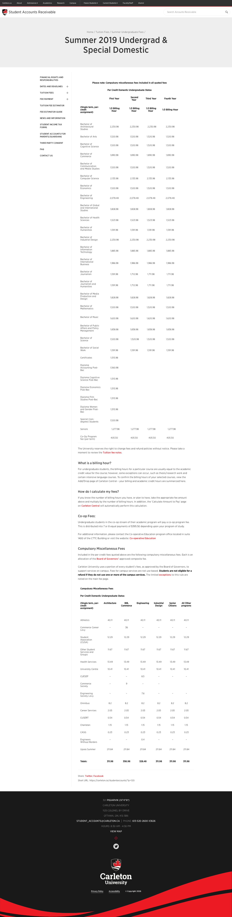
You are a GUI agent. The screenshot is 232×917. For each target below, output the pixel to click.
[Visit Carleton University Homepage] (116, 872)
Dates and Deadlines (51, 86)
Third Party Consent (51, 143)
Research (60, 3)
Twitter (88, 776)
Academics (47, 3)
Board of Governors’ (108, 558)
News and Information (52, 118)
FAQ (42, 149)
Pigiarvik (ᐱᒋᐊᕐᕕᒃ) (118, 800)
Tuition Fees (102, 32)
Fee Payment (46, 99)
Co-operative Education (143, 538)
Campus (73, 3)
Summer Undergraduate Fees (128, 32)
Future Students (90, 3)
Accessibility (114, 891)
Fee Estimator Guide (51, 112)
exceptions (165, 574)
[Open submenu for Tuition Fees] (67, 93)
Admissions (31, 3)
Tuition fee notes (112, 452)
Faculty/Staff (128, 3)
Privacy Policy (97, 891)
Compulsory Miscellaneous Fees (101, 548)
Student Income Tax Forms (51, 126)
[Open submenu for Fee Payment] (67, 99)
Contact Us (46, 155)
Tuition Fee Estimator (52, 105)
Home (90, 32)
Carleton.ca (7, 3)
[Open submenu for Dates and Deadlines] (67, 86)
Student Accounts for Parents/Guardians (53, 135)
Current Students (109, 3)
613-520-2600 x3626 (143, 821)
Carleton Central (90, 505)
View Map (116, 831)
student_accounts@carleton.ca (98, 821)
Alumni (141, 3)
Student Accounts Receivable (32, 12)
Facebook (98, 776)
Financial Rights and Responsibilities (51, 78)
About (19, 3)
